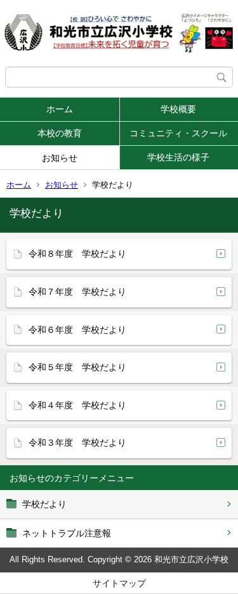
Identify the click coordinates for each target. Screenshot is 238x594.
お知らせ (59, 158)
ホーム (59, 109)
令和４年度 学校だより (77, 405)
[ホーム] (119, 33)
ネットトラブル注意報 (66, 533)
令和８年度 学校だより (77, 254)
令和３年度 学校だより (77, 442)
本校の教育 (59, 133)
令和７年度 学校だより (77, 292)
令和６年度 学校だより (77, 330)
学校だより (44, 504)
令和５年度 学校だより (77, 367)
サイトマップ (119, 583)
